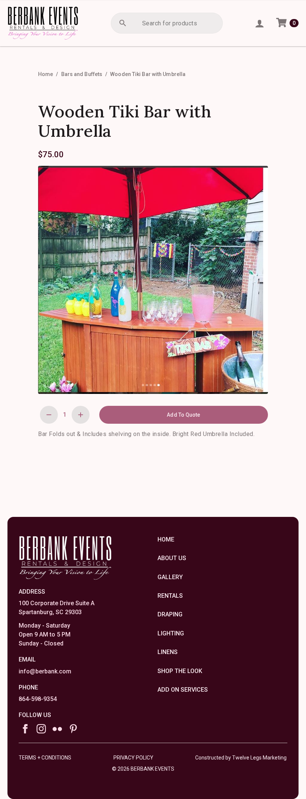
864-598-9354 (38, 698)
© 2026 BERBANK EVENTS (143, 767)
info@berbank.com (45, 671)
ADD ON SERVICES (182, 689)
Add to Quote (183, 415)
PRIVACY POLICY (133, 758)
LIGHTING (170, 633)
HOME (165, 539)
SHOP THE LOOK (179, 671)
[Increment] (81, 415)
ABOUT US (171, 558)
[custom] (57, 728)
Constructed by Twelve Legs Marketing (241, 758)
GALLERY (170, 577)
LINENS (167, 652)
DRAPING (169, 614)
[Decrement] (49, 415)
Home (45, 74)
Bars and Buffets (82, 74)
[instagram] (41, 728)
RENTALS (170, 595)
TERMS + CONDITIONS (45, 758)
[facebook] (25, 728)
